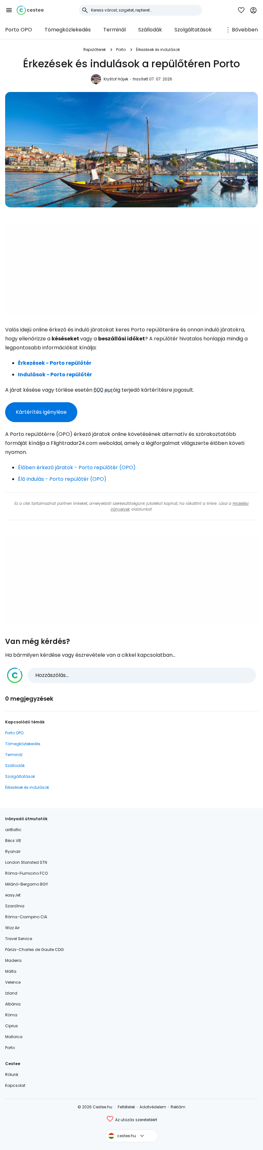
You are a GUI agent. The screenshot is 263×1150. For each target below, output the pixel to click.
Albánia (13, 1004)
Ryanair (13, 851)
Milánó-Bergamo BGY (26, 884)
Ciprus (11, 1026)
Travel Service (18, 938)
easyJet (13, 895)
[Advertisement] (131, 270)
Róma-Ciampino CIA (26, 917)
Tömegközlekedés (68, 29)
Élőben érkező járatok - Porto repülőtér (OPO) (77, 467)
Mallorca (13, 1036)
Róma (11, 1015)
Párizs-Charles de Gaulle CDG (34, 949)
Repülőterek (94, 49)
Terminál (114, 29)
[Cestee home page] (30, 10)
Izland (11, 993)
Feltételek (126, 1107)
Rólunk (11, 1074)
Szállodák (150, 29)
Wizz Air (12, 927)
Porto (121, 49)
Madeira (13, 960)
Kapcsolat (15, 1085)
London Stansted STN (26, 862)
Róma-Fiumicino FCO (26, 873)
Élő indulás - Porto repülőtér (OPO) (62, 479)
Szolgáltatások (193, 29)
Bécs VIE (13, 840)
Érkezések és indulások (158, 49)
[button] (9, 10)
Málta (10, 971)
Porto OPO (18, 29)
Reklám (178, 1107)
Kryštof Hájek (116, 79)
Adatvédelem (153, 1107)
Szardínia (14, 906)
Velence (13, 982)
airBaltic (13, 829)
